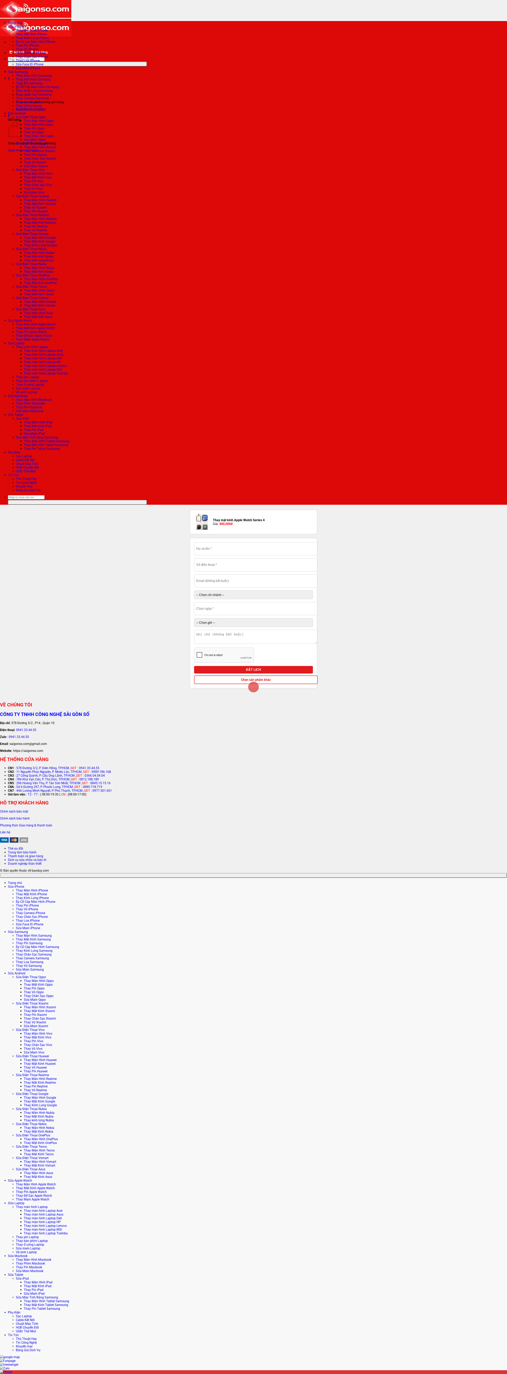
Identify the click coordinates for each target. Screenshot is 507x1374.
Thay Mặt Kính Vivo (37, 177)
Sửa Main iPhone (28, 68)
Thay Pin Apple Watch (31, 332)
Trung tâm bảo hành (22, 852)
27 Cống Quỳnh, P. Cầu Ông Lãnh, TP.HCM (45, 775)
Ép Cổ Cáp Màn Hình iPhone (35, 42)
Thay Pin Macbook (29, 407)
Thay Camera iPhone (30, 53)
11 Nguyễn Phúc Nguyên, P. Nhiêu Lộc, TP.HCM (49, 772)
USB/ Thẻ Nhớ (26, 471)
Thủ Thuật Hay (26, 479)
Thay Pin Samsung (29, 943)
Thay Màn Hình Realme (40, 219)
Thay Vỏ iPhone (27, 49)
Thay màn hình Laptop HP (42, 362)
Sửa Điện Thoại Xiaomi (32, 143)
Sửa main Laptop (28, 388)
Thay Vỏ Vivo (33, 189)
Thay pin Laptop (27, 377)
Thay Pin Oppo (34, 128)
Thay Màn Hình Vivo (38, 174)
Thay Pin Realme (36, 226)
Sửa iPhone (16, 27)
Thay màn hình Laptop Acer (43, 351)
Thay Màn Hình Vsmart (40, 302)
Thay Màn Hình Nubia (39, 253)
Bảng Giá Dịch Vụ (28, 490)
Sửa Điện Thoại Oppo (31, 117)
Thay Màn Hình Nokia (39, 268)
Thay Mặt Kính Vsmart (39, 305)
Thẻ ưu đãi (15, 848)
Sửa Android (16, 113)
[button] (9, 78)
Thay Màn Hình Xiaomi (40, 147)
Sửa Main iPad (34, 434)
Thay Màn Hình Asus (38, 313)
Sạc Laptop (24, 456)
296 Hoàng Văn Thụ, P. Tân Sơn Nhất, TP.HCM (48, 783)
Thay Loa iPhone (28, 60)
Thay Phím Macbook (30, 403)
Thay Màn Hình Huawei (40, 200)
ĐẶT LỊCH (253, 669)
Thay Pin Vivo (33, 181)
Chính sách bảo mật (14, 811)
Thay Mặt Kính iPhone (31, 34)
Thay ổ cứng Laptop (30, 385)
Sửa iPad (22, 418)
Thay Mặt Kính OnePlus (40, 283)
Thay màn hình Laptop (32, 347)
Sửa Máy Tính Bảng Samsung (37, 437)
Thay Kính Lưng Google (40, 245)
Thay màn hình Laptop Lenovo (45, 366)
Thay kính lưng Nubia (39, 260)
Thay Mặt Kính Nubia (38, 256)
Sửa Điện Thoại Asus (30, 309)
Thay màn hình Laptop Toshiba (46, 373)
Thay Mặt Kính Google (39, 241)
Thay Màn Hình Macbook (33, 400)
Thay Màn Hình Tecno (39, 290)
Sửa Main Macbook (29, 411)
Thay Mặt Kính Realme (40, 223)
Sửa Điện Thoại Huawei (32, 196)
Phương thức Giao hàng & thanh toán (26, 825)
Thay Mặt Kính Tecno (39, 294)
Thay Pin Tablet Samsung (42, 449)
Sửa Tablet (15, 415)
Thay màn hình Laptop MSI (43, 369)
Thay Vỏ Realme (35, 230)
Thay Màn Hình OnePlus (41, 279)
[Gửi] (77, 64)
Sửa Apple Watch (20, 320)
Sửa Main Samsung (30, 109)
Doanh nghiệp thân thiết (25, 863)
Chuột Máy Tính (27, 464)
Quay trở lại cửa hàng (23, 150)
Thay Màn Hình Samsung (34, 76)
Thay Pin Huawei (36, 211)
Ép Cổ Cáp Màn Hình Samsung (37, 87)
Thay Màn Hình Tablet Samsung (46, 441)
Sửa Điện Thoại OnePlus (33, 275)
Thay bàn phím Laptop (32, 381)
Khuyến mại (24, 486)
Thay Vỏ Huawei (35, 207)
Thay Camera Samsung (32, 98)
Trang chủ (15, 23)
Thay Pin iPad (33, 430)
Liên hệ (5, 832)
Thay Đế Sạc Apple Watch (34, 336)
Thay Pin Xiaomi (35, 155)
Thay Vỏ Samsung (29, 106)
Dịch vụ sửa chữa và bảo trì (27, 860)
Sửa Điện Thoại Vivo (30, 170)
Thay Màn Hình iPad (38, 422)
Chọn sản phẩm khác (256, 680)
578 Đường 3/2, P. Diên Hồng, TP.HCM (42, 768)
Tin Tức (13, 475)
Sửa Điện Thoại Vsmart (32, 298)
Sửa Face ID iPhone (29, 64)
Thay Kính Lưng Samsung (34, 91)
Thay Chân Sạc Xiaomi (40, 158)
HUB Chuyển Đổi (27, 467)
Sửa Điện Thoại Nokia (31, 264)
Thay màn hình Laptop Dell (43, 358)
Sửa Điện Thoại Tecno (31, 287)
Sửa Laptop (16, 343)
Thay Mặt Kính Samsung (33, 79)
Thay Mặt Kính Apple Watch (35, 328)
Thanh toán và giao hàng (25, 856)
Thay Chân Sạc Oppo (38, 136)
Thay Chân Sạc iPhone (32, 57)
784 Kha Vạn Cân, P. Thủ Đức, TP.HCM (43, 779)
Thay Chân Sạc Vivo (38, 185)
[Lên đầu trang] (253, 875)
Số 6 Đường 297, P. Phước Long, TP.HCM (44, 787)
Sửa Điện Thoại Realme (32, 215)
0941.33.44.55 (26, 730)
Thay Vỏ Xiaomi (35, 162)
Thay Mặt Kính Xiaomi (39, 151)
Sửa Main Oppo (35, 140)
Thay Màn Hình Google (40, 238)
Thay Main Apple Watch (32, 339)
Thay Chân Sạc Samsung (33, 94)
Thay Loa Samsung (29, 102)
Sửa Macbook (18, 396)
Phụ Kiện (14, 452)
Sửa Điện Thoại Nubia (31, 249)
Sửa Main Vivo (34, 192)
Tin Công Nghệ (26, 483)
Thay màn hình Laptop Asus (43, 354)
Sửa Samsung (18, 72)
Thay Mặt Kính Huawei (40, 204)
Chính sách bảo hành (15, 818)
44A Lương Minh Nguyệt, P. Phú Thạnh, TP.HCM (49, 791)
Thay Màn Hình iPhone (32, 30)
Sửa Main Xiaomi (36, 166)
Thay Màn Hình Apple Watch (36, 324)
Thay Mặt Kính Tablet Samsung (46, 445)
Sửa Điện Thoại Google (32, 234)
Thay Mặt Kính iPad (37, 426)
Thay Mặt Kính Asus (38, 317)
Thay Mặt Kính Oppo (38, 125)
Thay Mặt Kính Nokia (38, 271)
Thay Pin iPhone (27, 45)
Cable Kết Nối (25, 460)
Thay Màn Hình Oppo (39, 121)
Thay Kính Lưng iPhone (32, 38)
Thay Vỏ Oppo (34, 132)
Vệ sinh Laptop (26, 392)
